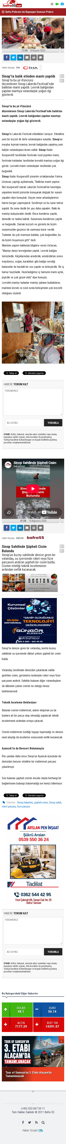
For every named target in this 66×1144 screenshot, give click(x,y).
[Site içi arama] (43, 1122)
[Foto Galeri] (62, 4)
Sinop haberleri (25, 802)
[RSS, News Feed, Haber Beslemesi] (36, 1122)
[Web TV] (57, 4)
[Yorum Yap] (40, 57)
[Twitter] (13, 57)
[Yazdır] (34, 57)
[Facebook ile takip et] (22, 1122)
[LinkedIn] (20, 57)
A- (62, 80)
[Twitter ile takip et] (29, 1122)
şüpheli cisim (41, 802)
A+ (62, 76)
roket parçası (9, 806)
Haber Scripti (30, 1130)
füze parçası (23, 806)
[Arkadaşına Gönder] (27, 57)
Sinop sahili (55, 802)
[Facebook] (7, 57)
